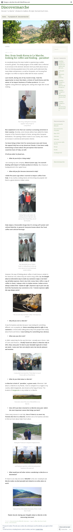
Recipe (56, 147)
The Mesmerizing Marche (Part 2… (62, 107)
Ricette (56, 150)
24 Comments (12, 522)
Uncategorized (58, 152)
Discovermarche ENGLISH (16, 521)
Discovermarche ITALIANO (58, 129)
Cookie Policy (39, 529)
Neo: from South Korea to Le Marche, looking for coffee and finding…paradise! (27, 56)
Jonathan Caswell (61, 62)
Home (4, 17)
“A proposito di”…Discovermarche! (18, 17)
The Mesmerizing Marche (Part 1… (62, 96)
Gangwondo (16, 390)
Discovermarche (15, 7)
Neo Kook (40, 521)
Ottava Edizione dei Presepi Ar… (62, 85)
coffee (35, 521)
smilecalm (61, 71)
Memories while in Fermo (61, 75)
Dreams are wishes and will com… (62, 66)
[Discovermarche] (36, 31)
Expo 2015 (57, 133)
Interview (26, 521)
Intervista (56, 139)
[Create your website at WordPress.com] (36, 2)
